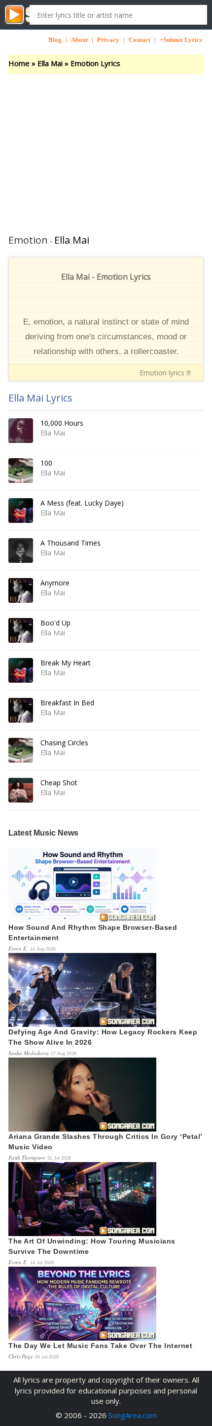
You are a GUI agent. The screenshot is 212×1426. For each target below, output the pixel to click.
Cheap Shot (58, 782)
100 (46, 463)
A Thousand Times (70, 543)
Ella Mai (50, 63)
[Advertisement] (106, 148)
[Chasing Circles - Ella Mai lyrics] (20, 750)
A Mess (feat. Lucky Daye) (82, 503)
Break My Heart (65, 662)
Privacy (108, 39)
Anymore (55, 582)
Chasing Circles (64, 742)
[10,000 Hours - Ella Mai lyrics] (20, 430)
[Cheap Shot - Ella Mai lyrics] (20, 790)
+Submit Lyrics (181, 39)
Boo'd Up (55, 622)
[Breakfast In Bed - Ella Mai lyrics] (20, 710)
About (79, 39)
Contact (139, 39)
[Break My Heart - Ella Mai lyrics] (20, 670)
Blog (55, 39)
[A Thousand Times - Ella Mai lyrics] (20, 550)
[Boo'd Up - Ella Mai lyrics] (20, 630)
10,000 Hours (61, 423)
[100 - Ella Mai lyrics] (20, 470)
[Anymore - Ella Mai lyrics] (20, 590)
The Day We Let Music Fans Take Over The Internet (100, 1346)
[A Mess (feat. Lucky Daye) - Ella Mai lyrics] (20, 510)
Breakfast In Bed (67, 702)
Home (19, 63)
